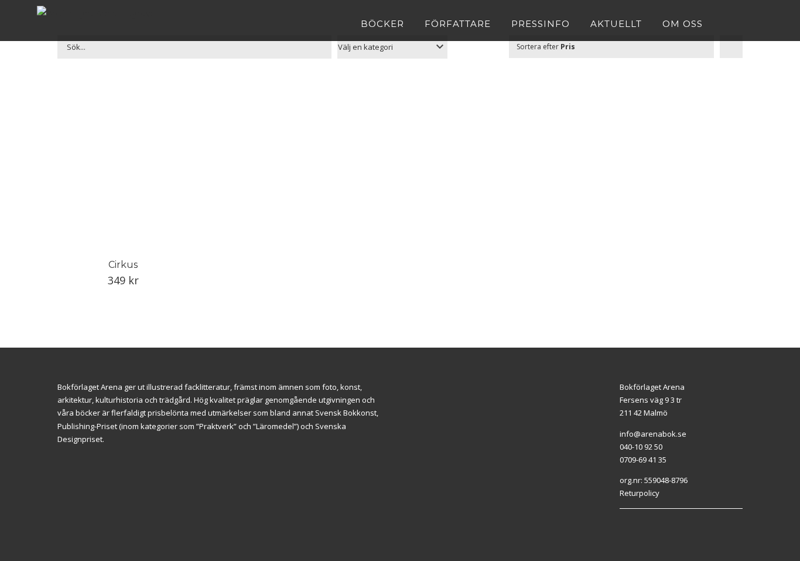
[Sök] (759, 23)
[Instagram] (636, 523)
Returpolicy (639, 493)
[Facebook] (622, 523)
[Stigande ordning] (731, 46)
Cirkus (123, 264)
